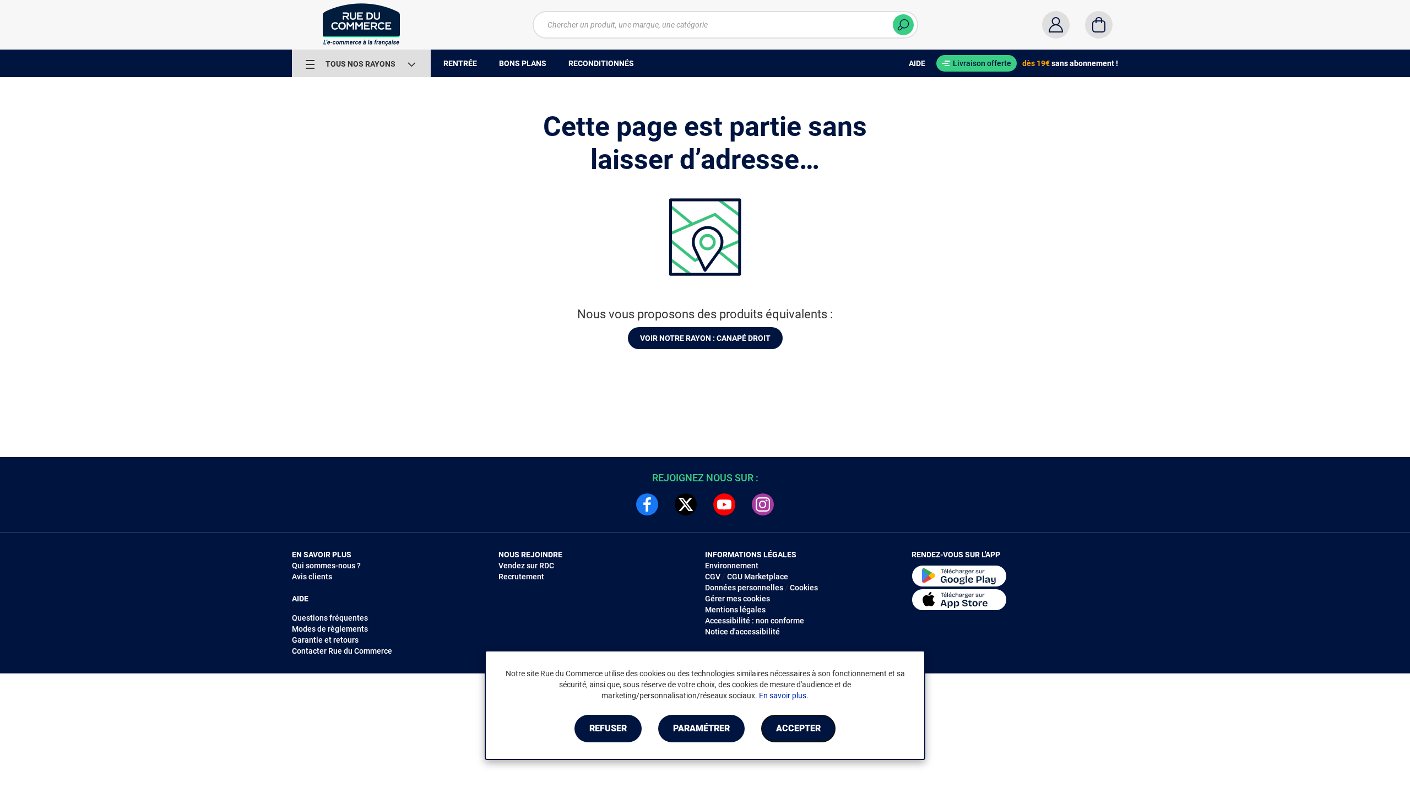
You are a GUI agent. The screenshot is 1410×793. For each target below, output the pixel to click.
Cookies (804, 587)
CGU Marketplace (757, 576)
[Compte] (1056, 25)
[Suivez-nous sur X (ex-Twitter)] (686, 504)
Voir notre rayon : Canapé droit (705, 338)
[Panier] (1099, 25)
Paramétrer (701, 728)
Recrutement (521, 576)
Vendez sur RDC (526, 565)
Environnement (731, 565)
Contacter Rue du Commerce (342, 651)
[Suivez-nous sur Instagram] (763, 504)
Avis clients (312, 576)
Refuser (608, 728)
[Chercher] (903, 24)
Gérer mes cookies (737, 598)
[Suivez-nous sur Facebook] (647, 504)
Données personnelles (744, 587)
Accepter (798, 728)
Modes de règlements (330, 628)
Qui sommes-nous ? (326, 565)
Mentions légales (735, 609)
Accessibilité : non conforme (754, 620)
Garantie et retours (325, 640)
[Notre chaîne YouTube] (724, 504)
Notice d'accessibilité (742, 631)
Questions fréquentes (330, 617)
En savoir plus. (784, 695)
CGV (712, 576)
